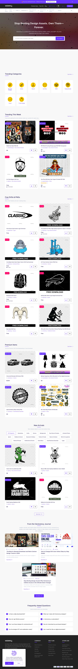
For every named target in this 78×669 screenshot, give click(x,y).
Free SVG (37, 651)
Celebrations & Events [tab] (29, 440)
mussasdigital (45, 147)
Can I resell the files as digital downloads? (54, 629)
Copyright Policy (51, 653)
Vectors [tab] (34, 433)
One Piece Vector (66, 656)
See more (38, 514)
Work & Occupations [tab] (65, 437)
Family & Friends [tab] (42, 437)
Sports (48, 297)
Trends (21, 549)
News (38, 578)
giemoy (9, 181)
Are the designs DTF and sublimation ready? (20, 629)
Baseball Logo (65, 652)
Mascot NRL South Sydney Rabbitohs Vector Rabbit (53, 468)
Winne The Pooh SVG (66, 650)
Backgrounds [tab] (43, 433)
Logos (14, 230)
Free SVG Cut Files (66, 648)
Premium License (52, 644)
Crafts (50, 181)
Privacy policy (51, 647)
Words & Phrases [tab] (17, 440)
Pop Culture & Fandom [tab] (54, 433)
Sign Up (70, 6)
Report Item (50, 655)
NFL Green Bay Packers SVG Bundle (49, 409)
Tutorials (56, 549)
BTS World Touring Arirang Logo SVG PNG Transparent (53, 145)
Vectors (49, 263)
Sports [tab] (9, 437)
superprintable (45, 181)
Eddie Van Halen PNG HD (12, 145)
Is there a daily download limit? (17, 614)
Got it (9, 663)
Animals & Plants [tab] (66, 433)
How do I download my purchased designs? (54, 624)
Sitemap (36, 649)
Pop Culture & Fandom (19, 147)
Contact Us (37, 647)
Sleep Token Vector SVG (67, 658)
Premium (53, 6)
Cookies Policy (51, 651)
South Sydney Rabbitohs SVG (13, 502)
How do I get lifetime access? (16, 619)
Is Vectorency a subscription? (51, 619)
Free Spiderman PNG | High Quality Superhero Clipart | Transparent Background (56, 228)
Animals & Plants (16, 263)
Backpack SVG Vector (11, 295)
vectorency (44, 263)
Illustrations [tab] (20, 433)
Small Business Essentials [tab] (52, 440)
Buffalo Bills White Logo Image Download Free (51, 295)
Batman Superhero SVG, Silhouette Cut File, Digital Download (55, 376)
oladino (43, 411)
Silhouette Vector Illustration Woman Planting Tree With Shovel (55, 329)
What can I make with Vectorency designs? (54, 614)
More (19, 663)
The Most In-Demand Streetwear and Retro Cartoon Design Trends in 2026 (22, 552)
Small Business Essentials (18, 411)
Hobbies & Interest (51, 330)
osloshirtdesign (11, 147)
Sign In (63, 6)
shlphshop (44, 230)
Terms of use (51, 649)
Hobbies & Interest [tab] (19, 437)
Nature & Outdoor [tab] (53, 437)
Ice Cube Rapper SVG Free (12, 179)
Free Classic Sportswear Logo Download (15, 228)
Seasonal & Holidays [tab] (30, 437)
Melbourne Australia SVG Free (48, 502)
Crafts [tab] (28, 433)
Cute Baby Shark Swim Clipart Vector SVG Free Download (19, 262)
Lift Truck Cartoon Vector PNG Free (49, 262)
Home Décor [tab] (40, 440)
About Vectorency (38, 644)
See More (70, 74)
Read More (9, 559)
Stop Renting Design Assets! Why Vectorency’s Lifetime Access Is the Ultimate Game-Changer (37, 581)
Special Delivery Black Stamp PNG (14, 409)
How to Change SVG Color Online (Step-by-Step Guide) (55, 552)
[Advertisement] (39, 60)
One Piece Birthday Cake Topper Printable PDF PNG (53, 179)
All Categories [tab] (11, 433)
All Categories (38, 653)
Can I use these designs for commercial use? (21, 624)
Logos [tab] (63, 440)
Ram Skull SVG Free (10, 329)
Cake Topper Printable (67, 654)
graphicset (10, 230)
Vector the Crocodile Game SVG (13, 468)
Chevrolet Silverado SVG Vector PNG (14, 376)
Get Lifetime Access (51, 1)
